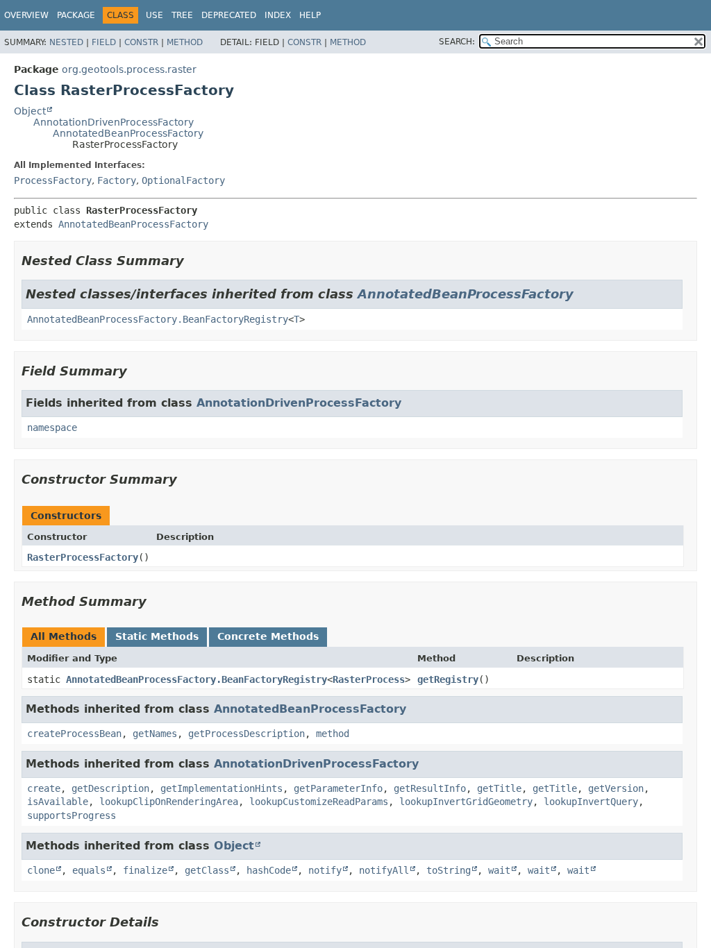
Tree (182, 15)
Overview (26, 15)
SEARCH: (457, 41)
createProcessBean (74, 733)
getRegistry (447, 679)
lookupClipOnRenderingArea (168, 801)
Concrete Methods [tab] (268, 636)
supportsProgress (71, 815)
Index (278, 15)
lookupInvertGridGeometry (466, 801)
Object (30, 111)
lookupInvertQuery (591, 801)
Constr (141, 42)
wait (499, 870)
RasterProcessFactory (82, 557)
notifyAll (384, 870)
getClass (207, 870)
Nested (66, 42)
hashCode (268, 870)
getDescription (110, 788)
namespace (52, 427)
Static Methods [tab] (157, 636)
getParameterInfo (338, 788)
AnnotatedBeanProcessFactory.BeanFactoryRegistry (157, 319)
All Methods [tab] (64, 636)
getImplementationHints (221, 788)
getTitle (499, 788)
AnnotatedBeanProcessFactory (128, 133)
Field (104, 42)
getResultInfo (430, 788)
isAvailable (57, 801)
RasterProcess (369, 679)
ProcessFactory (53, 180)
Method (185, 42)
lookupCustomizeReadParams (318, 801)
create (43, 788)
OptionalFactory (183, 180)
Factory (116, 180)
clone (41, 870)
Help (310, 15)
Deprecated (228, 15)
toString (448, 870)
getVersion (616, 788)
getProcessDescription (246, 733)
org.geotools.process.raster (129, 69)
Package (76, 15)
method (332, 733)
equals (89, 870)
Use (154, 15)
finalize (145, 870)
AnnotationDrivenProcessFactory (113, 122)
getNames (155, 733)
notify (325, 870)
